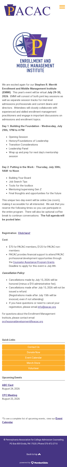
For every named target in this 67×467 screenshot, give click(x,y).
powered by (25, 463)
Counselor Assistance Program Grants (33, 262)
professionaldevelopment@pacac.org (22, 321)
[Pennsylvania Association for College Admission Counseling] (27, 17)
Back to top (32, 454)
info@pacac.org (47, 306)
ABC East (7, 385)
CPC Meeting (9, 395)
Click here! (24, 233)
